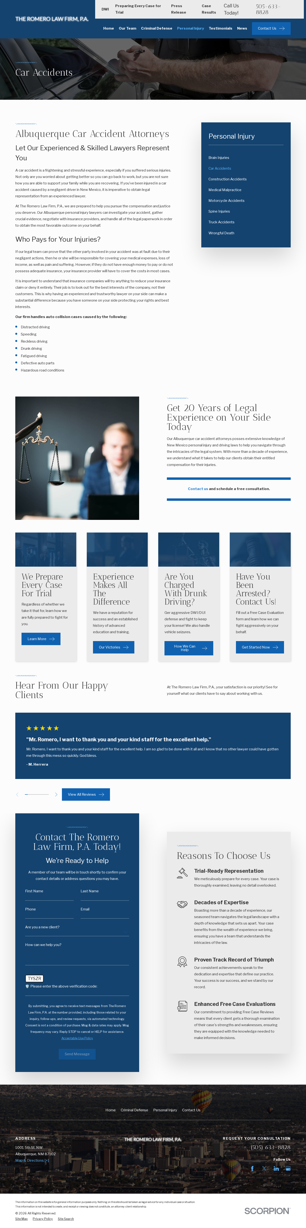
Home (110, 1110)
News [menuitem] (242, 28)
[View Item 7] (44, 794)
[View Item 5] (38, 794)
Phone (30, 909)
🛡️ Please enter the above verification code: (61, 986)
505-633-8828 (268, 9)
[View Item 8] (47, 794)
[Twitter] (264, 1168)
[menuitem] (246, 157)
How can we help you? (43, 945)
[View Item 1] (26, 794)
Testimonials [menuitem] (220, 28)
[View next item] (56, 795)
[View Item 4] (35, 794)
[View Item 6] (41, 794)
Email (85, 909)
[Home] (52, 19)
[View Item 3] (32, 794)
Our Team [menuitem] (127, 28)
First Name (34, 891)
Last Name (90, 891)
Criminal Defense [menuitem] (156, 28)
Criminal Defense (134, 1110)
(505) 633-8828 (271, 1147)
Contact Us (191, 1110)
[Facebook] (252, 1168)
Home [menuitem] (108, 28)
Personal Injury (165, 1110)
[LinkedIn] (276, 1168)
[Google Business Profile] (288, 1168)
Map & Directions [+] (32, 1160)
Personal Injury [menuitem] (190, 28)
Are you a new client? (42, 927)
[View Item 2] (29, 794)
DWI (105, 9)
